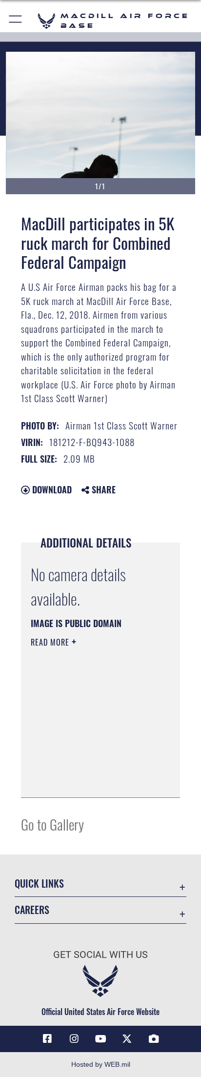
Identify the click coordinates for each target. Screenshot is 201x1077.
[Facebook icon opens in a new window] (47, 1039)
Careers (32, 910)
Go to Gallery (52, 823)
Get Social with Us (100, 954)
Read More (51, 642)
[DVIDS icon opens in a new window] (153, 1039)
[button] (16, 20)
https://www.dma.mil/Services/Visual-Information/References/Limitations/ (90, 779)
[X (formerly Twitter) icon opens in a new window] (127, 1039)
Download (51, 489)
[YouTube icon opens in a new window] (100, 1039)
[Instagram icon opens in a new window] (74, 1039)
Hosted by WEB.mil (100, 1064)
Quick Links (39, 883)
